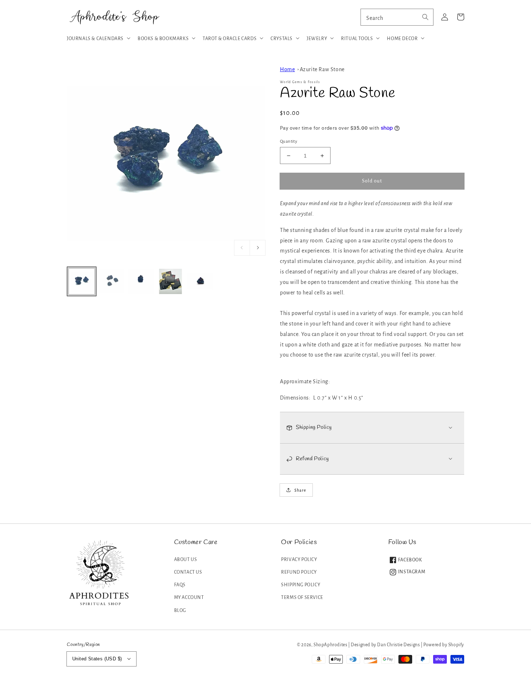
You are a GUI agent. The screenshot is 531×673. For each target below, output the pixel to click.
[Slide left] (242, 248)
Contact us (188, 572)
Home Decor (402, 38)
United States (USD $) (97, 658)
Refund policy (299, 572)
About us (185, 559)
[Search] (425, 17)
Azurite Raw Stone (322, 69)
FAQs (180, 584)
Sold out (372, 181)
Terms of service (302, 597)
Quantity (288, 141)
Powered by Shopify (443, 644)
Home (287, 69)
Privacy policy (299, 559)
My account (189, 597)
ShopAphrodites (330, 644)
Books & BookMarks (163, 38)
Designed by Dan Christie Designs (385, 644)
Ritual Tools (357, 38)
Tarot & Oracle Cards (229, 38)
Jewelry (317, 38)
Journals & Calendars (95, 38)
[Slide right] (258, 248)
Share (300, 490)
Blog (180, 610)
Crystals (282, 38)
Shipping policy (300, 584)
